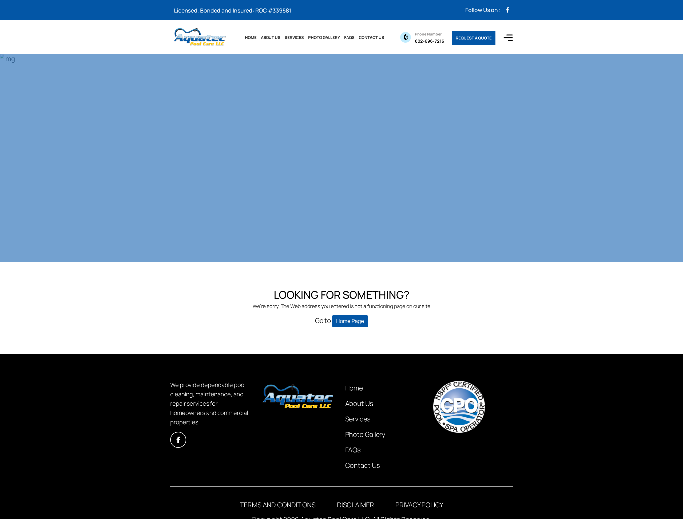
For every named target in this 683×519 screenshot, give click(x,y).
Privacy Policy (419, 504)
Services (294, 37)
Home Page (350, 321)
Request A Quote (474, 38)
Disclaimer (355, 504)
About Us (270, 37)
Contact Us (371, 37)
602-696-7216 (429, 37)
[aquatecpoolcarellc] (199, 37)
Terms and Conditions (278, 504)
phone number (428, 34)
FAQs (349, 37)
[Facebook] (507, 10)
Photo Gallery (324, 37)
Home (251, 37)
